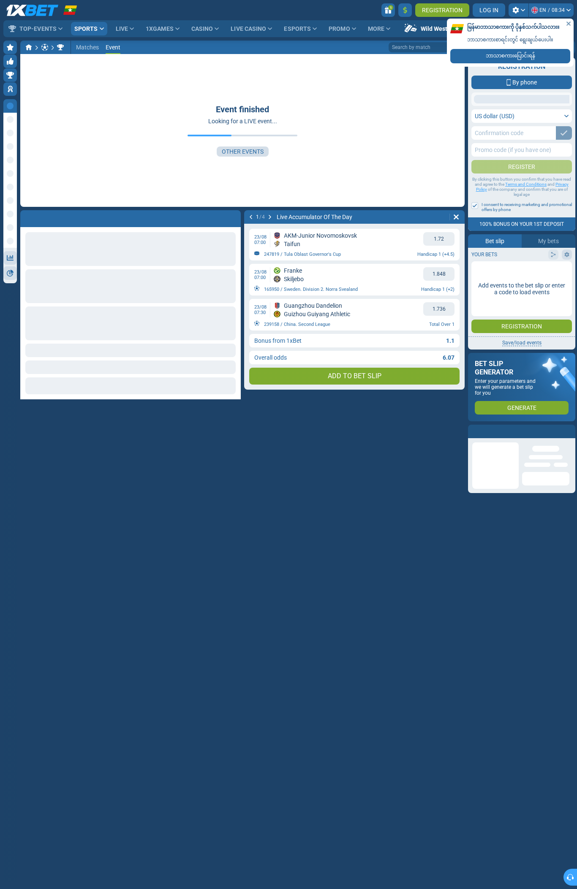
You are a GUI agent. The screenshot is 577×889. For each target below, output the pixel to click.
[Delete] (456, 217)
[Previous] (251, 217)
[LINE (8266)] (29, 47)
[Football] (45, 47)
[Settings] (518, 10)
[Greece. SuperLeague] (60, 47)
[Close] (568, 24)
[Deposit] (405, 10)
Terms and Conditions (526, 184)
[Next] (270, 217)
